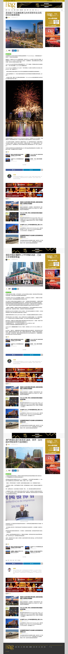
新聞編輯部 (21, 610)
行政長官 (19, 560)
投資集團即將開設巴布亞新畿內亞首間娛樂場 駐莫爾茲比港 (31, 236)
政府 (13, 560)
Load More (24, 164)
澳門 (15, 560)
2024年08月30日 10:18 (14, 17)
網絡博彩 (30, 646)
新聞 (16, 646)
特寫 (18, 646)
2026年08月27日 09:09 (14, 553)
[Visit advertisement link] (39, 5)
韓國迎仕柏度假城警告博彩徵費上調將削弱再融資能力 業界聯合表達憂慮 (17, 155)
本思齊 (9, 17)
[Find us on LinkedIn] (54, 1)
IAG (8, 651)
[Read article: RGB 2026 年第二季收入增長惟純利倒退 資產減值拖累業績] (27, 155)
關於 (9, 0)
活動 (34, 646)
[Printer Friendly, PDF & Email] (8, 54)
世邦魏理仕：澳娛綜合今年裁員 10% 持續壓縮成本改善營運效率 (17, 552)
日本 (39, 646)
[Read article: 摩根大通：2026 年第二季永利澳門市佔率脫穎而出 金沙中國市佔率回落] (27, 552)
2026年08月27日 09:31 (25, 238)
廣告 (14, 0)
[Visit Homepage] (11, 5)
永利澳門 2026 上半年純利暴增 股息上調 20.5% (17, 159)
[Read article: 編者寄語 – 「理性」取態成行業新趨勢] (27, 160)
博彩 (8, 560)
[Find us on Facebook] (49, 646)
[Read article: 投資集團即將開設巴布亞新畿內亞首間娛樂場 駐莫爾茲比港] (12, 239)
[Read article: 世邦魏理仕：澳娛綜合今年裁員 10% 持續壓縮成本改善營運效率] (8, 552)
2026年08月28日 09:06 (33, 156)
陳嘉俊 (9, 444)
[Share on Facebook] (13, 51)
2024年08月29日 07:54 (14, 259)
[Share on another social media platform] (18, 51)
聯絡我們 (12, 0)
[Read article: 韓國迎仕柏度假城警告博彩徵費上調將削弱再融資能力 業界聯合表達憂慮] (8, 155)
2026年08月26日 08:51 (33, 553)
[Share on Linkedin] (15, 51)
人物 (21, 646)
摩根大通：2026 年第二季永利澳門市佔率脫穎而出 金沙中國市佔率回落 (36, 552)
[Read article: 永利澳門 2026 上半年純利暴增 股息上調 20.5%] (8, 160)
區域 (42, 646)
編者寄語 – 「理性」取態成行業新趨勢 (36, 158)
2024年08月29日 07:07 (14, 444)
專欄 (24, 646)
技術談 (27, 646)
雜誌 (8, 0)
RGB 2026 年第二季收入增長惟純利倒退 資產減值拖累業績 (36, 155)
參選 (11, 560)
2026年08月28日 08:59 (25, 226)
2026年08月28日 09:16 (14, 156)
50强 (44, 646)
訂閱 (6, 0)
